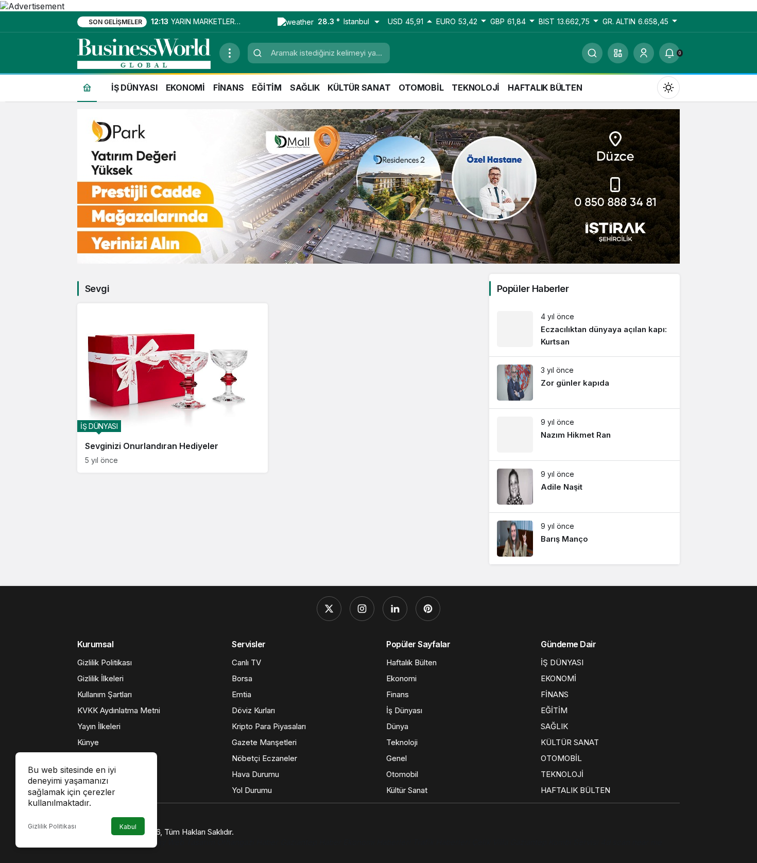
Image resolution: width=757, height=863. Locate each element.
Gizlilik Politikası (52, 826)
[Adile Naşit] (584, 486)
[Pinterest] (428, 608)
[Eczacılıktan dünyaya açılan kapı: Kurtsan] (584, 329)
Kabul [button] (127, 827)
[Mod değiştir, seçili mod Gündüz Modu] (668, 87)
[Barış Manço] (584, 538)
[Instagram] (362, 608)
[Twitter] (329, 608)
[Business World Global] (144, 52)
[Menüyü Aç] (229, 53)
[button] (618, 53)
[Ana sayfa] (87, 87)
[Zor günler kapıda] (584, 382)
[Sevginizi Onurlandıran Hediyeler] (172, 388)
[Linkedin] (395, 608)
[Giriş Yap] (643, 53)
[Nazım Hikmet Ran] (584, 434)
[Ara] (592, 53)
